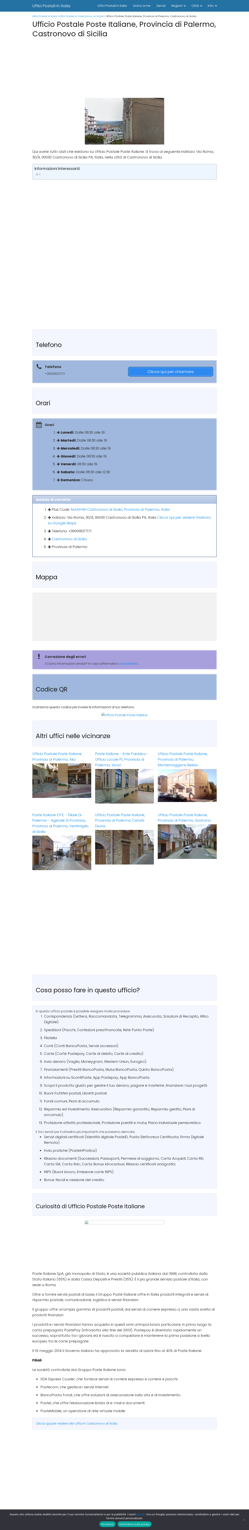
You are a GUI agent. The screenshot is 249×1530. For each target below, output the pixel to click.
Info (211, 5)
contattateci (128, 663)
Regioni (176, 5)
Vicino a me (142, 5)
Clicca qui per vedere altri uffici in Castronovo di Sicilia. (77, 1423)
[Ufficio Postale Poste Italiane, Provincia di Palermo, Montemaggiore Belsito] (187, 785)
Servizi (161, 5)
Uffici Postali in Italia (51, 6)
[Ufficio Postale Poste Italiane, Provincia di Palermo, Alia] (61, 780)
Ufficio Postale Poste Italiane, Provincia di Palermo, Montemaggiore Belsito (183, 759)
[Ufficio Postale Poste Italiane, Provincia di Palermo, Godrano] (187, 841)
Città (195, 5)
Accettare (107, 1524)
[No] (244, 1520)
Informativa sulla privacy (134, 1524)
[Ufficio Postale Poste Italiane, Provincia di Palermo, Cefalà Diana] (124, 847)
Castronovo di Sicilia (69, 539)
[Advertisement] (124, 67)
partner (141, 1514)
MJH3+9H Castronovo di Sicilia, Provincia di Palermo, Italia (120, 509)
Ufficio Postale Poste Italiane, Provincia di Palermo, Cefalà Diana (120, 820)
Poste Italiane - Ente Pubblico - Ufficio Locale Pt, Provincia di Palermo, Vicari (122, 759)
